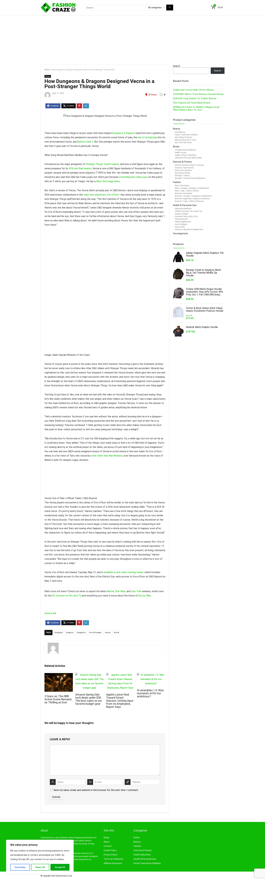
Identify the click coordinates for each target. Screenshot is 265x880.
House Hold (179, 227)
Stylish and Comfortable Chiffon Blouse (193, 89)
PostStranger (95, 632)
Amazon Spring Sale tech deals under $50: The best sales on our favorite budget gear (88, 699)
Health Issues (180, 152)
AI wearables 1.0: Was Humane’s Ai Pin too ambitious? (150, 693)
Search (176, 66)
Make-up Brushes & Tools (185, 140)
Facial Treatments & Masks (186, 135)
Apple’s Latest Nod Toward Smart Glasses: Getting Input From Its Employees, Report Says (119, 700)
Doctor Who (144, 595)
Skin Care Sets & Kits (183, 142)
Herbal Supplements (183, 222)
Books (176, 146)
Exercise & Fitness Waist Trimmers (189, 165)
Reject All (40, 867)
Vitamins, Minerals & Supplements (189, 229)
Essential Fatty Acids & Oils (186, 216)
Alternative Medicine (183, 209)
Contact (108, 846)
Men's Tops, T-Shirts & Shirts (187, 191)
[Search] (169, 7)
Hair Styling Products (183, 137)
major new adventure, (101, 194)
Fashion (177, 182)
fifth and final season (80, 168)
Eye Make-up (180, 132)
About (107, 842)
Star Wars (120, 591)
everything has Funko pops (133, 177)
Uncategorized (180, 233)
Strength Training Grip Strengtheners (190, 178)
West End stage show (108, 181)
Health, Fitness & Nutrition (185, 155)
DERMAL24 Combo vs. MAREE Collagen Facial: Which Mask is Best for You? (196, 108)
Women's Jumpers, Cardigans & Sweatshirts (193, 196)
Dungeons (81, 632)
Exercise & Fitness (182, 161)
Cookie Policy (110, 850)
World (116, 632)
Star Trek (136, 591)
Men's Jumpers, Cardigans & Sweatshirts (192, 188)
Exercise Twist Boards (184, 168)
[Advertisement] (132, 38)
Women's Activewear (183, 193)
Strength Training (182, 175)
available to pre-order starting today (123, 572)
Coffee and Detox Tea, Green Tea (188, 211)
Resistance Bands (182, 173)
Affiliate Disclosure (113, 863)
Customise (20, 867)
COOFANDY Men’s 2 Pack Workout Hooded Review (198, 94)
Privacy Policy (110, 854)
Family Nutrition (181, 219)
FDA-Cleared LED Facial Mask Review (191, 102)
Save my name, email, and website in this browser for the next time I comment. (96, 790)
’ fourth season (102, 164)
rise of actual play (147, 137)
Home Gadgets (181, 224)
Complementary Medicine (185, 150)
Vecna (107, 632)
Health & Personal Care (185, 205)
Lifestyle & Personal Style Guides (188, 158)
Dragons (69, 632)
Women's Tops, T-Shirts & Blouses (189, 201)
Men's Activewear (182, 185)
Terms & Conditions (113, 859)
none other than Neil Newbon (107, 455)
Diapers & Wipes (181, 214)
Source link (50, 613)
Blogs (106, 837)
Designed (58, 632)
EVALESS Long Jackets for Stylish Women (194, 98)
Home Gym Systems (183, 170)
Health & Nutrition (142, 854)
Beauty (177, 128)
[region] (40, 857)
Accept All (60, 867)
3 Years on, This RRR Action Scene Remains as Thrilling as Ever (58, 699)
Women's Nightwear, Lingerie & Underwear (192, 199)
